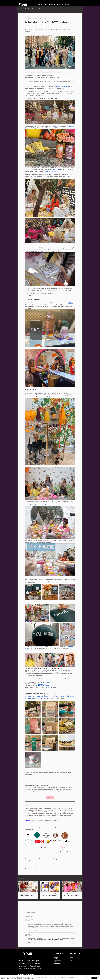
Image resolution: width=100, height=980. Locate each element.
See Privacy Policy (29, 978)
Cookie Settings (86, 977)
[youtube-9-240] (29, 975)
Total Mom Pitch (43, 9)
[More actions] (74, 18)
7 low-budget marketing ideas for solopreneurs (49, 894)
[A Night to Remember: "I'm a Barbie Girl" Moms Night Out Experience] (72, 886)
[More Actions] (74, 920)
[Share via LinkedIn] (32, 869)
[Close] (98, 977)
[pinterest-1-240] (26, 975)
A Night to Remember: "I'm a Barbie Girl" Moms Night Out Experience (71, 894)
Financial (27, 9)
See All (80, 878)
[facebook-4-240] (19, 975)
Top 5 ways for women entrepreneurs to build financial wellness (27, 894)
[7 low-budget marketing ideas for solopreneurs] (50, 886)
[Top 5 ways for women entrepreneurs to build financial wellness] (28, 886)
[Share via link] (35, 869)
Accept (94, 977)
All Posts (20, 9)
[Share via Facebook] (25, 869)
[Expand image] (33, 592)
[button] (52, 4)
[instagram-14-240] (22, 975)
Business (34, 9)
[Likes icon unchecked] (29, 930)
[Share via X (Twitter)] (28, 869)
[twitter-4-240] (32, 975)
